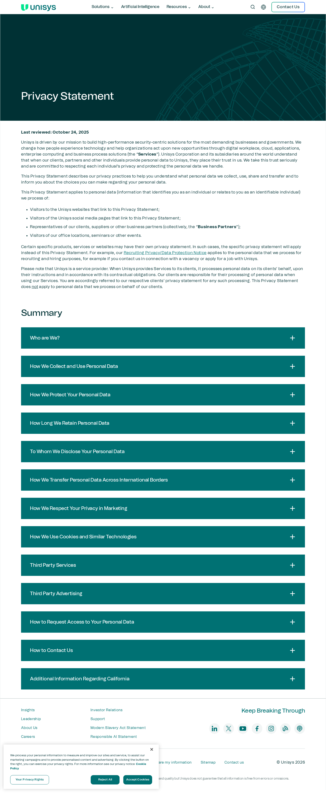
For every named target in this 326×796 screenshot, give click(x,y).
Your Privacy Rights (30, 779)
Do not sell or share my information (161, 762)
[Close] (152, 749)
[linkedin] (214, 728)
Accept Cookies (137, 779)
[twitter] (228, 728)
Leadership (31, 719)
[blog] (285, 728)
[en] (263, 7)
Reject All (105, 779)
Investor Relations (106, 710)
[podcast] (299, 728)
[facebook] (257, 728)
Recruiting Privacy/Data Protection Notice (165, 253)
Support (97, 719)
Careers (28, 737)
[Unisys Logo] (38, 7)
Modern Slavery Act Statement (118, 728)
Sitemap (208, 762)
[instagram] (271, 728)
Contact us (234, 762)
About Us (29, 728)
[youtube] (243, 728)
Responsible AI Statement (113, 737)
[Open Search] (252, 7)
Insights (28, 710)
